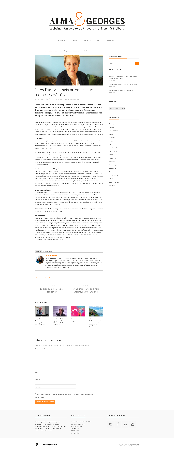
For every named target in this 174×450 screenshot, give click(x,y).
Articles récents (47, 251)
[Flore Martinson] (40, 262)
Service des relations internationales (53, 278)
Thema (111, 172)
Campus (86, 40)
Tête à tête (112, 168)
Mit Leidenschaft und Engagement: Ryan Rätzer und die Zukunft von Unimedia (60, 322)
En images (112, 124)
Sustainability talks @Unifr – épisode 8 (121, 90)
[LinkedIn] (125, 424)
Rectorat (43, 278)
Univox (111, 179)
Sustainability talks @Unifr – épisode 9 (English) (123, 84)
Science (74, 40)
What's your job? (52, 51)
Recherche (112, 158)
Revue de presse (114, 165)
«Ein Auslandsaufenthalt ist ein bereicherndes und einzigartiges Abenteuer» (96, 323)
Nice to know (113, 151)
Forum (111, 141)
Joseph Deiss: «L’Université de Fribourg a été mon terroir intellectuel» (40, 322)
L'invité (111, 144)
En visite (111, 127)
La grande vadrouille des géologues (51, 290)
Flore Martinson (51, 256)
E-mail (37, 380)
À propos (38, 251)
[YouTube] (132, 424)
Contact (99, 40)
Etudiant (38, 278)
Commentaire (40, 349)
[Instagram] (110, 424)
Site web (38, 387)
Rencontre (112, 161)
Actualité (61, 40)
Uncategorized (113, 175)
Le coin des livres (114, 148)
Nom (37, 372)
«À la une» (51, 99)
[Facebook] (117, 424)
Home (44, 51)
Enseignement (113, 131)
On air (111, 155)
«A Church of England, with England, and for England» (86, 290)
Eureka (111, 134)
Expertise (112, 137)
